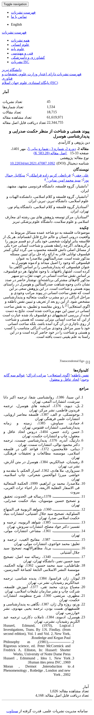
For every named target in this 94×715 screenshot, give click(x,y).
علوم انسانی (20, 45)
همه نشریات (20, 40)
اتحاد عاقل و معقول (64, 379)
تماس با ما (19, 17)
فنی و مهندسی (22, 53)
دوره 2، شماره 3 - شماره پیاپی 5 (52, 149)
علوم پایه (17, 49)
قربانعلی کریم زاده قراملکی (50, 175)
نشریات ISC (20, 62)
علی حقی (81, 175)
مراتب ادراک (36, 375)
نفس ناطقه (80, 375)
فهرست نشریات (23, 12)
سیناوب (12, 711)
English (16, 24)
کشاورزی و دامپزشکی (28, 57)
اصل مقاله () (50, 153)
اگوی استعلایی (59, 375)
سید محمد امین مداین (64, 180)
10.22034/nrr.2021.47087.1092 (32, 163)
